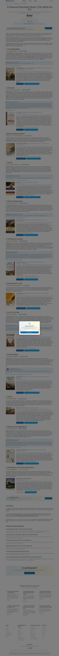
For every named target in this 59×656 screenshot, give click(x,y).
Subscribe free (29, 332)
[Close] (38, 322)
